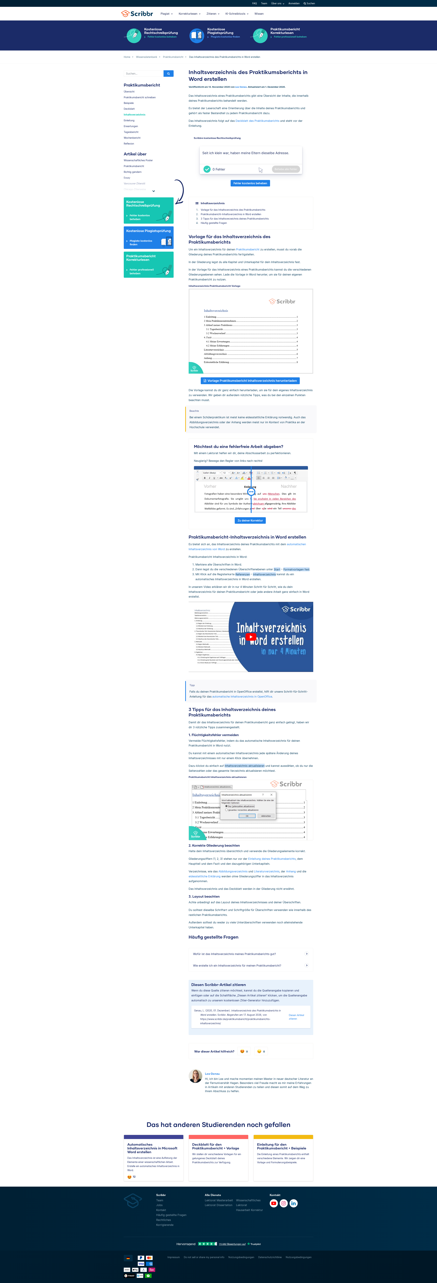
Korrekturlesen (188, 13)
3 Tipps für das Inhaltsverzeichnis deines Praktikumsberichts (235, 218)
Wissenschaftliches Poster (138, 160)
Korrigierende (164, 1225)
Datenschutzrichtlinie (270, 1257)
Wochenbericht (132, 137)
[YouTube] (274, 1203)
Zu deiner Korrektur (250, 520)
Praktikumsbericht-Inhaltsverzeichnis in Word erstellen (231, 214)
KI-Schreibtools (235, 13)
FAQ (254, 3)
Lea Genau (241, 87)
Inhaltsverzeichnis (134, 114)
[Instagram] (284, 1203)
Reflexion (129, 143)
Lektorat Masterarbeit (219, 1200)
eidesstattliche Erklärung (205, 876)
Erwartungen (131, 126)
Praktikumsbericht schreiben (140, 97)
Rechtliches (163, 1220)
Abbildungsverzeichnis (233, 871)
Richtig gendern (133, 171)
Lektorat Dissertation (218, 1205)
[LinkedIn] (294, 1203)
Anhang (291, 871)
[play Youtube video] (251, 637)
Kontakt (161, 1210)
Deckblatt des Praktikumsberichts (257, 120)
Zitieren (212, 13)
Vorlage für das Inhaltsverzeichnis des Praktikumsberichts (233, 209)
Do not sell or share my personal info (204, 1257)
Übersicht (129, 91)
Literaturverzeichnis (266, 871)
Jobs (159, 1205)
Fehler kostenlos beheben (250, 183)
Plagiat (165, 13)
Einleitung (129, 120)
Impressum (173, 1257)
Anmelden (294, 3)
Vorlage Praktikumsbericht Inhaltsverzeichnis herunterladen (252, 380)
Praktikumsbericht (134, 166)
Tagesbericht (131, 132)
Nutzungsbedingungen (241, 1257)
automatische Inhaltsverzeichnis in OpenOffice (242, 696)
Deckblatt (129, 108)
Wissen (259, 13)
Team (264, 3)
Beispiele (129, 103)
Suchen (310, 3)
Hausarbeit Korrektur (249, 1210)
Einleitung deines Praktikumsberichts (272, 858)
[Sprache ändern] (128, 1258)
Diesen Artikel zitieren (296, 1017)
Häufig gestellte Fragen (214, 222)
